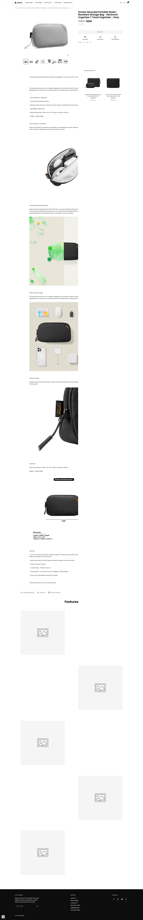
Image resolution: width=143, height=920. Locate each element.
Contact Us (74, 903)
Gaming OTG (48, 2)
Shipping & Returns (28, 592)
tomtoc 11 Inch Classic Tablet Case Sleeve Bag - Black (113, 95)
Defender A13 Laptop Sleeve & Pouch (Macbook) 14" (93, 95)
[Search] (121, 2)
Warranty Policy (75, 910)
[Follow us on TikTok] (126, 899)
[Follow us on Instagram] (118, 899)
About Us (73, 898)
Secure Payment (56, 592)
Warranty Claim (75, 905)
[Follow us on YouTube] (122, 899)
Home (16, 8)
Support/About (68, 2)
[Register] (37, 906)
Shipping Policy (75, 907)
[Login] (124, 2)
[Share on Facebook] (83, 42)
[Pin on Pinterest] (85, 42)
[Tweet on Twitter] (87, 42)
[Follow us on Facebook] (114, 899)
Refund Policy (75, 900)
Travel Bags (38, 2)
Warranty (43, 592)
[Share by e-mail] (90, 42)
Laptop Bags (29, 2)
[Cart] (127, 2)
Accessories (57, 2)
